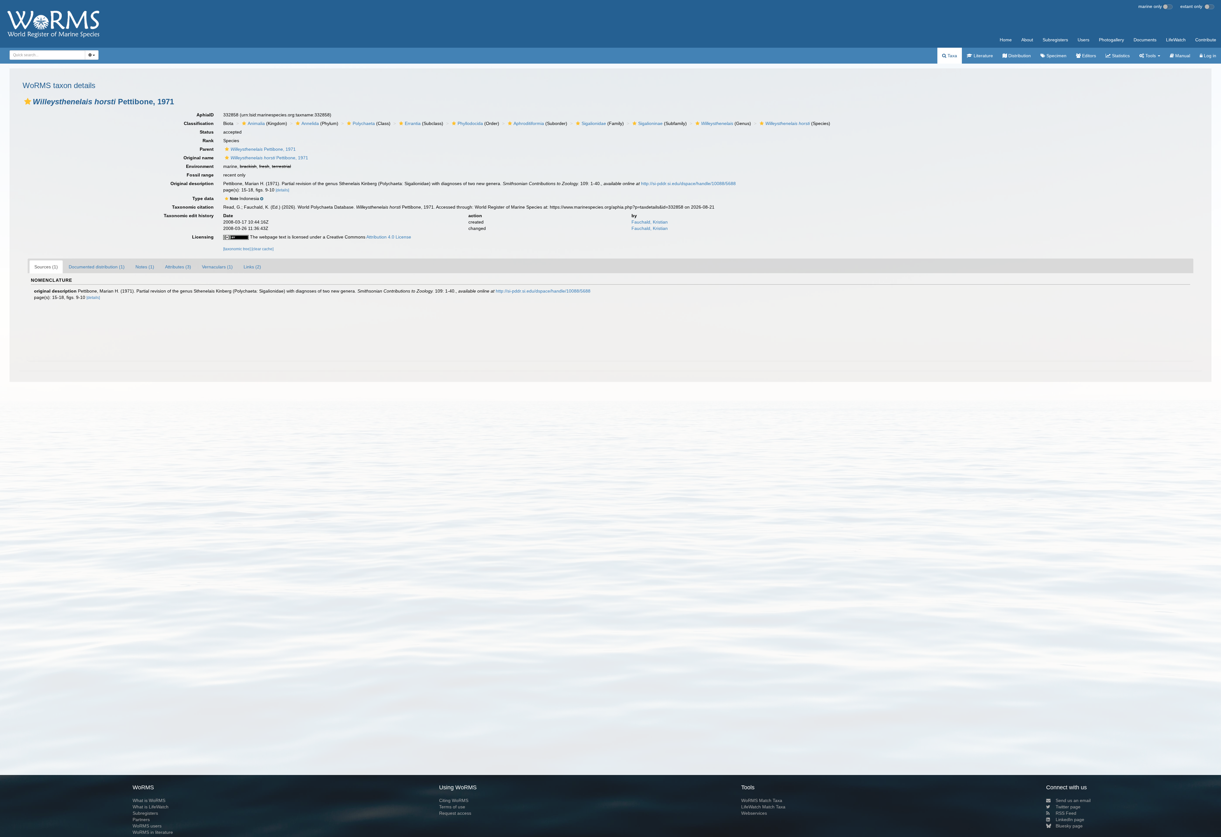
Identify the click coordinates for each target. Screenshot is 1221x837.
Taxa (951, 55)
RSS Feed (1066, 813)
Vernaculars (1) (217, 266)
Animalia (256, 123)
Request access (455, 813)
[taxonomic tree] (237, 249)
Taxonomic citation (193, 207)
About (1027, 39)
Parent (207, 149)
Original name (198, 157)
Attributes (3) (178, 266)
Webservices (754, 813)
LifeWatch (1176, 39)
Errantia (413, 123)
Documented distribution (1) (97, 266)
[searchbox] (45, 55)
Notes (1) (144, 266)
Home (1006, 39)
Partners (141, 819)
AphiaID (205, 114)
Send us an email (1073, 800)
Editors (1088, 55)
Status (207, 132)
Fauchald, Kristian (649, 222)
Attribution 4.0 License (388, 236)
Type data (203, 198)
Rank (208, 140)
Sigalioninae (650, 123)
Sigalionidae (594, 123)
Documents (1145, 39)
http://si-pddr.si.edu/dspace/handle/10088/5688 (688, 183)
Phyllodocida (470, 123)
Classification (199, 123)
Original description (192, 183)
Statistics (1120, 55)
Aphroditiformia (529, 123)
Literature (982, 55)
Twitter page (1068, 806)
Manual (1182, 55)
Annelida (310, 123)
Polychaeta (364, 123)
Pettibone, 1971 (263, 149)
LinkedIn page (1070, 819)
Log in (1209, 55)
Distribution (1019, 55)
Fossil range (200, 174)
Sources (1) (46, 266)
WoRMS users (147, 825)
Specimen (1055, 55)
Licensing (203, 236)
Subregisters (1055, 39)
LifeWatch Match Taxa (763, 806)
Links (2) (252, 266)
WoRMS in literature (153, 832)
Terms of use (452, 806)
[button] (28, 101)
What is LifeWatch (151, 806)
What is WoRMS (149, 800)
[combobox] (47, 55)
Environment (200, 166)
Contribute (1205, 39)
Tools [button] (1150, 55)
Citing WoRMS (453, 800)
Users (1083, 39)
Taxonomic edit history (189, 215)
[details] (282, 190)
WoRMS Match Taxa (761, 800)
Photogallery (1111, 39)
